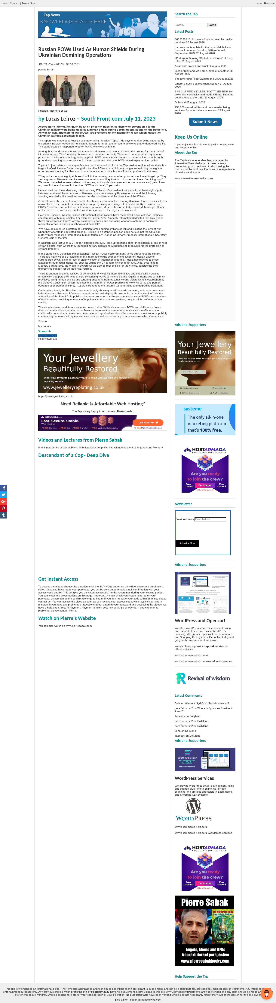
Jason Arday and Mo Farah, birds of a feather (202, 70)
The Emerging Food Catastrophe (194, 78)
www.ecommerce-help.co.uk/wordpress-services (203, 661)
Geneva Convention (54, 282)
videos (62, 256)
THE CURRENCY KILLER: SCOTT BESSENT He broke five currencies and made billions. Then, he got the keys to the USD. (204, 94)
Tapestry (180, 716)
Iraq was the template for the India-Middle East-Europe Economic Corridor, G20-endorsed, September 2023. (203, 50)
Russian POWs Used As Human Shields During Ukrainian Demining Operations (91, 52)
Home (5, 3)
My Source (44, 326)
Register (269, 3)
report (47, 140)
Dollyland (180, 102)
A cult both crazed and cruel (191, 65)
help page (53, 607)
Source (42, 321)
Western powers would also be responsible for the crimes (103, 265)
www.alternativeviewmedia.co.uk (194, 178)
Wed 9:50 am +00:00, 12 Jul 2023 (59, 64)
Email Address (185, 519)
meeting (125, 296)
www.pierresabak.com (79, 625)
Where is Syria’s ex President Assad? (197, 83)
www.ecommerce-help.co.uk (191, 655)
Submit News (29, 3)
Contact (14, 3)
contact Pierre (68, 610)
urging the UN (97, 262)
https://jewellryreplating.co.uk (55, 396)
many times (126, 253)
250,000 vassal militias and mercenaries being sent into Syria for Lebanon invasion (202, 109)
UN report (77, 242)
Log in (258, 3)
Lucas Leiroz (60, 119)
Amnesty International (121, 217)
